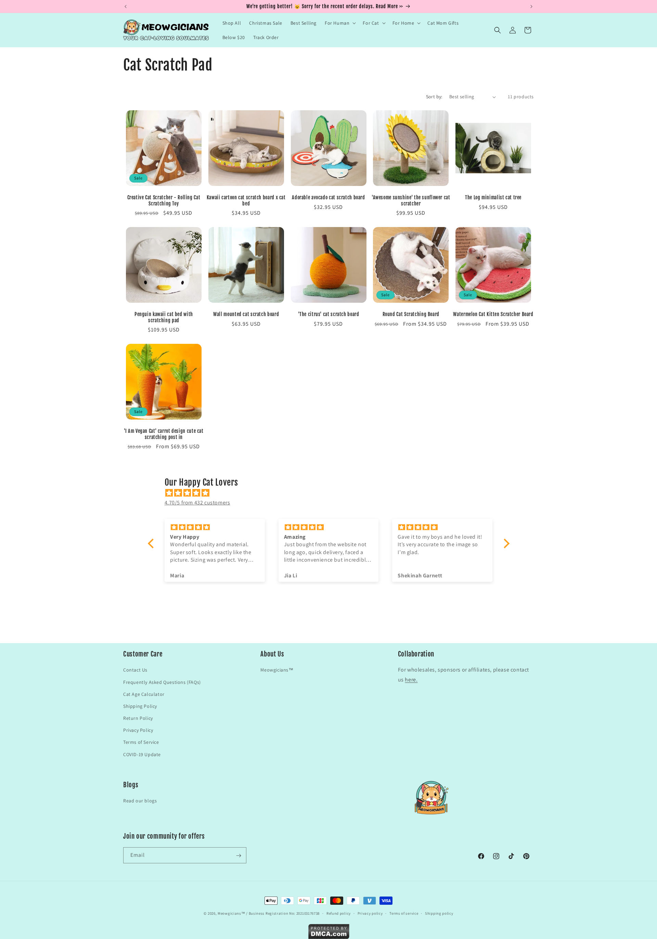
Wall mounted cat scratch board (246, 314)
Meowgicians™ (276, 670)
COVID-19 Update (142, 754)
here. (411, 679)
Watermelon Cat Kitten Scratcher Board (493, 314)
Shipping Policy (140, 706)
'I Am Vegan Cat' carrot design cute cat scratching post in (164, 434)
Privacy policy (370, 913)
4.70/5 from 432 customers (197, 502)
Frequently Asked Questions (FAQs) (162, 682)
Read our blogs (140, 801)
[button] (340, 23)
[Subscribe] (238, 856)
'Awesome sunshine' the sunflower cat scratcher (411, 200)
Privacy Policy (138, 730)
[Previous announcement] (125, 6)
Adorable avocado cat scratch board (328, 197)
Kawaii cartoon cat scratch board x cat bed (246, 200)
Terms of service (403, 913)
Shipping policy (439, 913)
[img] (332, 493)
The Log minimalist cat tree (493, 197)
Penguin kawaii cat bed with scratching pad (163, 317)
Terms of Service (141, 742)
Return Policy (138, 718)
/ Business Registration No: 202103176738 (283, 913)
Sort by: (434, 96)
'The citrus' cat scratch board (328, 314)
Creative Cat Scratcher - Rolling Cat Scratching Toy (164, 200)
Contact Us (135, 670)
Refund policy (338, 913)
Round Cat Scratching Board (411, 314)
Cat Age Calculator (144, 694)
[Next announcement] (531, 6)
